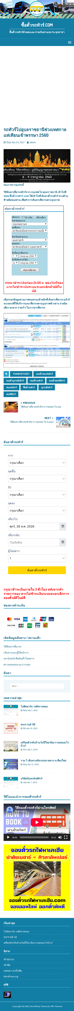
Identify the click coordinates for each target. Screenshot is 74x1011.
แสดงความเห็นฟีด (13, 970)
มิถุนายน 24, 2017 (15, 142)
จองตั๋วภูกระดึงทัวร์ (15, 380)
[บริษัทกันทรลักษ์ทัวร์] (11, 785)
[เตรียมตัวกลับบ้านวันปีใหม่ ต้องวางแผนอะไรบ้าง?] (11, 749)
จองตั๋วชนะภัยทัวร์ (44, 374)
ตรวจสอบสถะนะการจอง (17, 664)
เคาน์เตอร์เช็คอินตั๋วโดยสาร (19, 658)
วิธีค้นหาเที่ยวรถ (12, 646)
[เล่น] (8, 837)
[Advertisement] (37, 88)
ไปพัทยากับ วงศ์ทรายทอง (34, 706)
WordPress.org (11, 976)
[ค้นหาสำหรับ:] (37, 686)
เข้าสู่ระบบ (9, 959)
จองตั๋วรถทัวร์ (36, 380)
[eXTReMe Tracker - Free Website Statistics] (7, 996)
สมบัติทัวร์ (11, 394)
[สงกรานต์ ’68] (11, 731)
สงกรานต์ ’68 (28, 724)
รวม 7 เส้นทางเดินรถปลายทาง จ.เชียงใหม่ (43, 760)
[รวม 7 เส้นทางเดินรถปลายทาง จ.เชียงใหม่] (11, 767)
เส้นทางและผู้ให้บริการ (16, 652)
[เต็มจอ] (66, 837)
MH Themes (56, 1006)
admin (32, 142)
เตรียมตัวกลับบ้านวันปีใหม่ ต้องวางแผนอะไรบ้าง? (28, 942)
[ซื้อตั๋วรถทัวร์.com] (37, 16)
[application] (37, 822)
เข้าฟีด (7, 965)
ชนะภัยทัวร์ (11, 387)
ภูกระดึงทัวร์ (46, 387)
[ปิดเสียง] (60, 837)
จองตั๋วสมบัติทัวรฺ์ (57, 380)
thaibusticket (21, 374)
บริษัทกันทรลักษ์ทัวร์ (31, 778)
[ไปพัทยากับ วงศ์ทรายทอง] (11, 713)
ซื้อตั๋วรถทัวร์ (29, 387)
